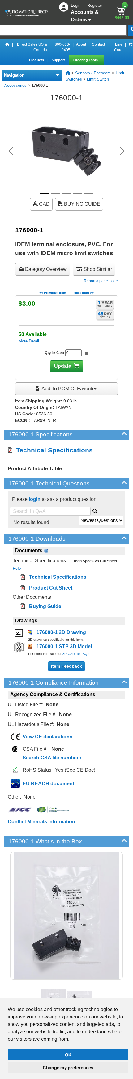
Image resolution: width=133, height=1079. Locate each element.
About (81, 44)
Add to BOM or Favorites (69, 388)
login (35, 499)
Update (62, 366)
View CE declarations (47, 736)
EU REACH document (48, 783)
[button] (11, 151)
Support (59, 60)
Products (37, 60)
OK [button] (68, 1054)
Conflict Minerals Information (41, 821)
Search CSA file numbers (52, 757)
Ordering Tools (86, 60)
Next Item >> (84, 293)
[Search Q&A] (95, 510)
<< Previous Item (52, 293)
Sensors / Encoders (93, 73)
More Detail (29, 341)
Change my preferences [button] (68, 1067)
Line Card (118, 47)
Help (17, 568)
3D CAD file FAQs (75, 654)
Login (76, 5)
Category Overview (45, 269)
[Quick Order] (130, 47)
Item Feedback (66, 666)
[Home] (7, 47)
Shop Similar (97, 269)
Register (94, 5)
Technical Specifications (52, 450)
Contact (98, 44)
